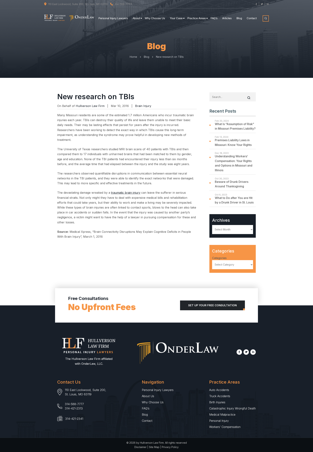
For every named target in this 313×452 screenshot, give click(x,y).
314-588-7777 (74, 404)
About (136, 18)
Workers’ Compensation (225, 427)
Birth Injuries (217, 402)
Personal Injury (219, 420)
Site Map (154, 447)
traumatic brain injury (125, 192)
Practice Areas (196, 18)
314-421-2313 (74, 408)
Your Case (176, 18)
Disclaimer (140, 447)
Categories (219, 258)
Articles (227, 18)
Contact (252, 18)
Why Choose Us (155, 18)
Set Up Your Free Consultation (212, 305)
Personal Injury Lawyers (113, 18)
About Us (148, 396)
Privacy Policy (170, 447)
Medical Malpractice (222, 414)
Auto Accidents (219, 390)
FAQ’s (214, 18)
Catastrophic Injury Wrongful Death (232, 408)
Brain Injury (143, 106)
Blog (239, 18)
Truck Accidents (219, 396)
